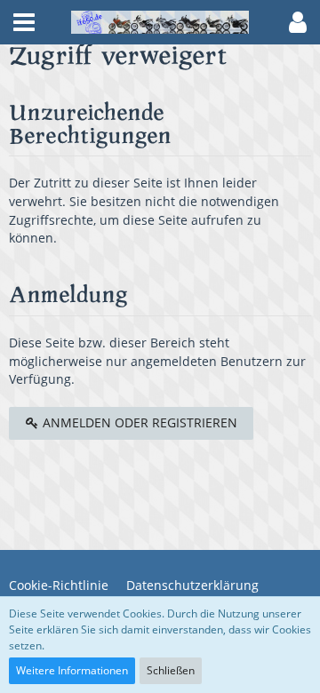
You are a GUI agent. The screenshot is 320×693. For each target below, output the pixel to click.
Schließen (171, 670)
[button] (24, 22)
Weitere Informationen (72, 670)
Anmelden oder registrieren (138, 422)
